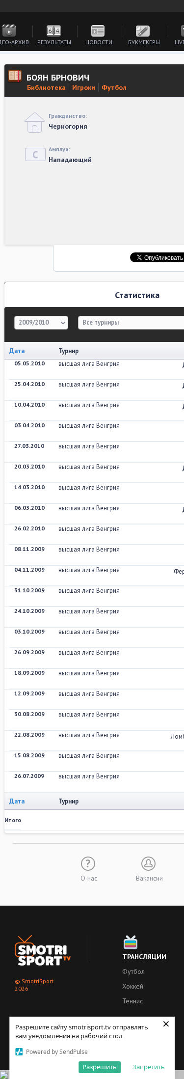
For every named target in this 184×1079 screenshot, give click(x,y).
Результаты (54, 42)
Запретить (148, 1066)
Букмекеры (144, 42)
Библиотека (46, 87)
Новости (98, 42)
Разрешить (99, 1066)
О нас (88, 878)
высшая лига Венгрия (89, 364)
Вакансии (149, 878)
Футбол (114, 87)
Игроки (83, 87)
